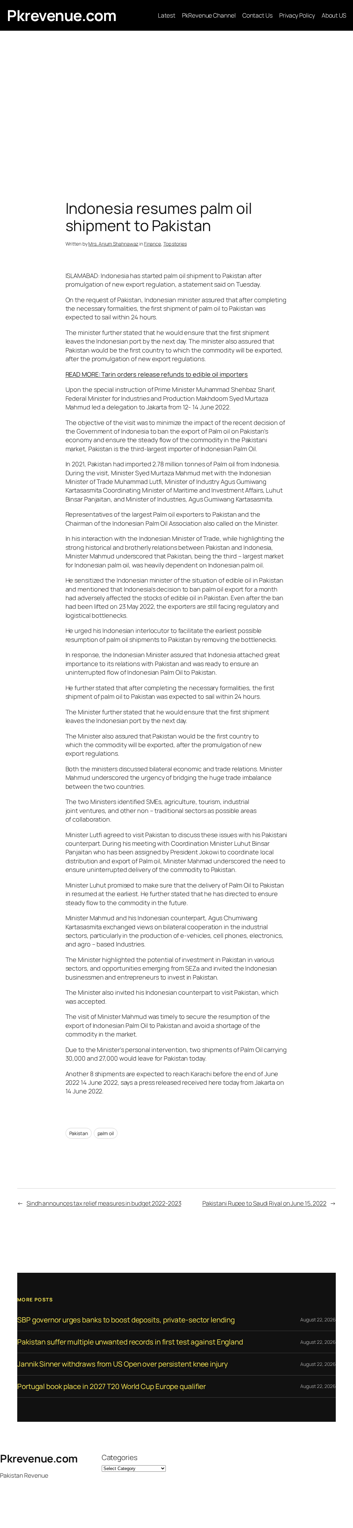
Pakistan (78, 1133)
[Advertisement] (176, 103)
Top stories (175, 243)
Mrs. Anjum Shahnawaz (113, 243)
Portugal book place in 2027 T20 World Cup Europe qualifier (111, 1386)
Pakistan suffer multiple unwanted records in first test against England (130, 1342)
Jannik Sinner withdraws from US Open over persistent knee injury (122, 1364)
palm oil (106, 1133)
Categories (120, 1457)
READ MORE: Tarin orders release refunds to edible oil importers (156, 374)
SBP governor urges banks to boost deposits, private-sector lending (125, 1320)
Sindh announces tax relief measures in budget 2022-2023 (104, 1203)
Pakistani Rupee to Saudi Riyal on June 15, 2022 (264, 1203)
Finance (152, 243)
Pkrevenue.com (62, 15)
